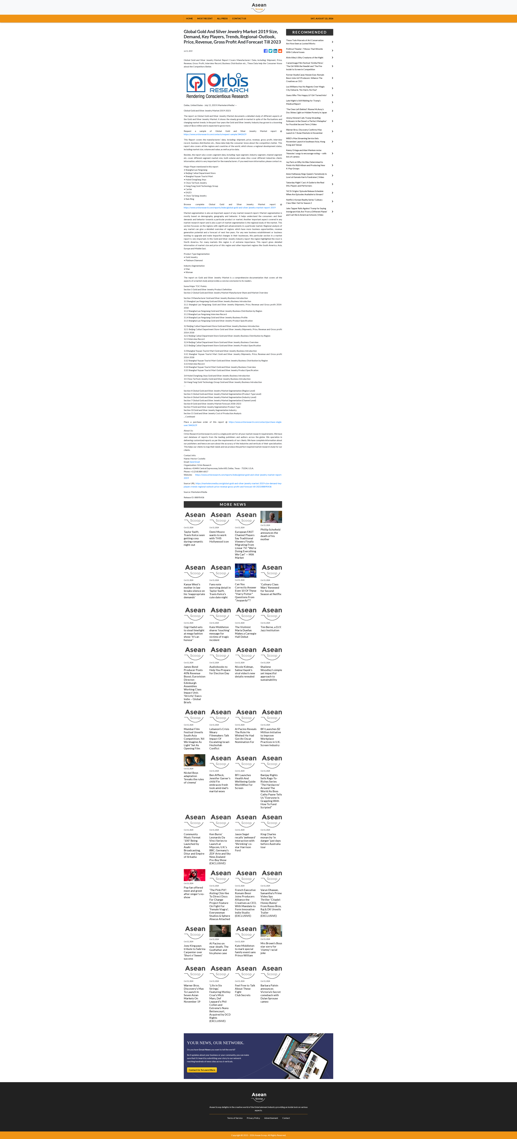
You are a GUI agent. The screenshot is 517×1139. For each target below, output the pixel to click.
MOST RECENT (205, 18)
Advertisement (271, 1118)
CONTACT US (239, 18)
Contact (286, 1118)
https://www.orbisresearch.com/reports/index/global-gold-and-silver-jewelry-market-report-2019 (229, 207)
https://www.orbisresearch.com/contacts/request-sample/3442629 (215, 134)
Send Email (195, 461)
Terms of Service (234, 1118)
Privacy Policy (253, 1118)
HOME (189, 18)
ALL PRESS (222, 18)
